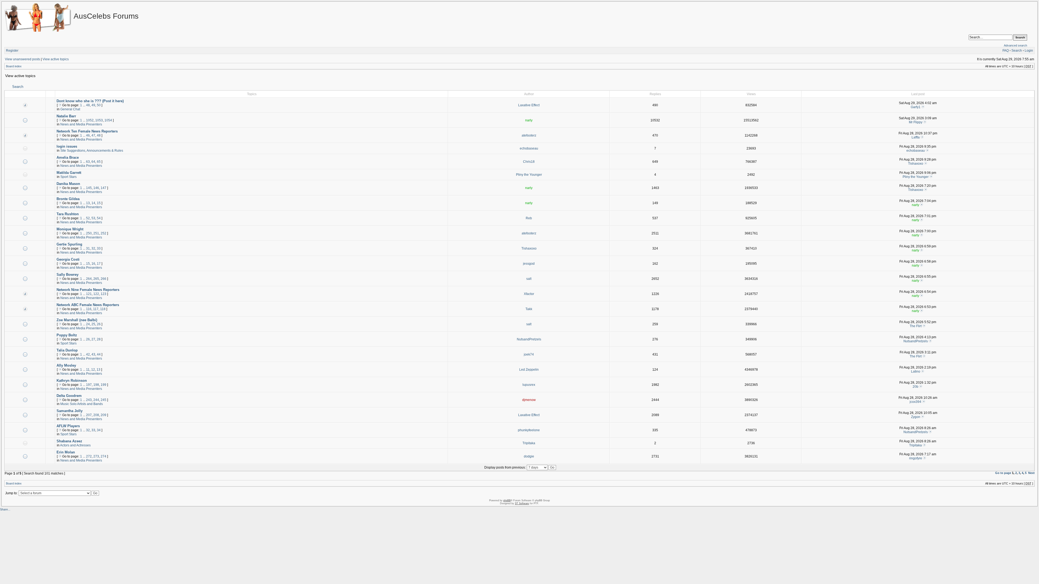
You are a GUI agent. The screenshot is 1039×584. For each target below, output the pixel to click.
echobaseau (529, 148)
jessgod (529, 264)
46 (88, 135)
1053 (99, 120)
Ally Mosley (66, 365)
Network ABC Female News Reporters (88, 305)
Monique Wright (70, 229)
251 (96, 233)
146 (96, 188)
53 (93, 218)
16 (93, 264)
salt (528, 279)
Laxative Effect (529, 105)
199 (103, 385)
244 (96, 400)
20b (915, 387)
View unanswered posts (22, 59)
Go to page (1003, 472)
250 (89, 233)
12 (93, 369)
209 (103, 415)
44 (99, 354)
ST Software (522, 503)
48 (88, 105)
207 (89, 415)
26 (99, 324)
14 (93, 203)
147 (103, 188)
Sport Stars (68, 177)
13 (88, 203)
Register (12, 50)
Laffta (916, 137)
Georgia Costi (68, 259)
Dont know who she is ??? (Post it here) (90, 101)
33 (99, 248)
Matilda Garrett (69, 173)
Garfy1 (915, 107)
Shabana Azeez (69, 441)
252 (103, 233)
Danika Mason (68, 184)
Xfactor (529, 294)
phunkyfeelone (529, 430)
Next (1031, 472)
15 (99, 203)
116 (88, 309)
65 (99, 162)
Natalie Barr (66, 116)
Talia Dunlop (67, 350)
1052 (90, 120)
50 (99, 105)
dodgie (529, 456)
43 (93, 354)
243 (89, 400)
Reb (529, 218)
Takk (528, 309)
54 (99, 218)
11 (88, 369)
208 (96, 415)
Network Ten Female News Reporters (87, 131)
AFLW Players (68, 426)
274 (103, 456)
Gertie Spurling (69, 244)
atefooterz (529, 135)
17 (99, 264)
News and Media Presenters (81, 124)
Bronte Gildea (68, 199)
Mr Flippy (915, 122)
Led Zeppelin (529, 369)
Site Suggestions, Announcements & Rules (91, 150)
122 (96, 294)
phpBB (507, 500)
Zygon (915, 417)
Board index (14, 66)
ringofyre (915, 458)
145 (89, 188)
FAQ (1005, 50)
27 (93, 339)
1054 (108, 120)
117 (95, 309)
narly (528, 120)
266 (103, 279)
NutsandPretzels (529, 339)
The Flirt (916, 326)
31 (88, 248)
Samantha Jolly (70, 411)
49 (93, 105)
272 (89, 456)
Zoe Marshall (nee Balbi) (77, 320)
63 (88, 162)
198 (96, 385)
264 (89, 279)
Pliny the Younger (529, 175)
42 (88, 354)
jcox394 (915, 402)
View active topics (55, 59)
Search (1016, 50)
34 (99, 430)
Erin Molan (66, 452)
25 (93, 324)
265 (96, 279)
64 (93, 162)
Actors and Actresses (75, 445)
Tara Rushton (68, 214)
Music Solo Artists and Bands (81, 404)
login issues (67, 146)
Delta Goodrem (69, 396)
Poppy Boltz (67, 335)
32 (93, 248)
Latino (915, 371)
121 (89, 294)
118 (103, 309)
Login (1029, 50)
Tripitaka (528, 443)
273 (96, 456)
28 (99, 339)
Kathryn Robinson (72, 381)
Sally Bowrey (67, 275)
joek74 (529, 354)
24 (88, 324)
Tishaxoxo (915, 163)
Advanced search (1015, 45)
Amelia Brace (68, 157)
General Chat (70, 109)
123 (103, 294)
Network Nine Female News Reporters (88, 290)
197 (89, 385)
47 (93, 135)
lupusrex (528, 385)
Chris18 (529, 162)
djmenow (529, 400)
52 (88, 218)
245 (103, 400)
